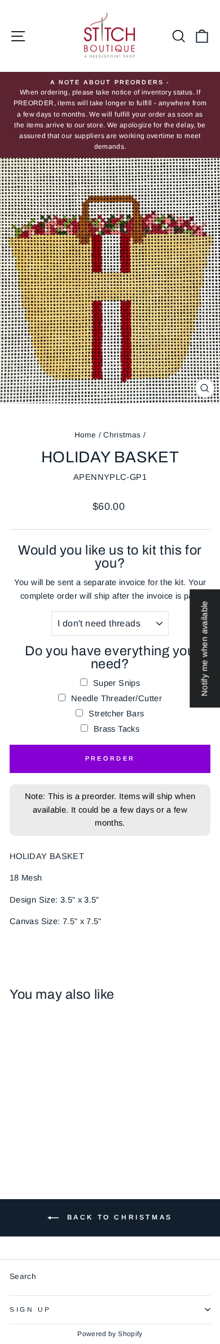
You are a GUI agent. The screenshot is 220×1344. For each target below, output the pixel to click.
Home (85, 435)
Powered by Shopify (110, 1334)
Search (23, 1276)
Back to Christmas (118, 1217)
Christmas (121, 435)
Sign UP (30, 1309)
